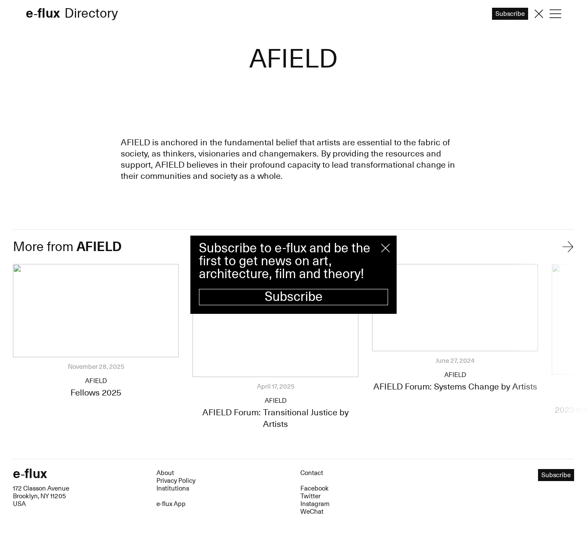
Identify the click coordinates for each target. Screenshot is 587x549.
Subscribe (294, 297)
